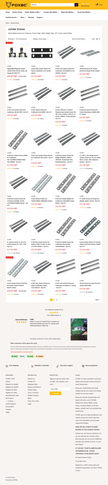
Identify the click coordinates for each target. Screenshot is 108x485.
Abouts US (31, 379)
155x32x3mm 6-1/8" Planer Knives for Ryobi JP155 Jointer (90, 70)
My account (85, 6)
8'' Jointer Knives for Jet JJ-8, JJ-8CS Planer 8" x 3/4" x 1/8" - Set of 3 (17, 244)
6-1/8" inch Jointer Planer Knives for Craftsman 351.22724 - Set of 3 (41, 158)
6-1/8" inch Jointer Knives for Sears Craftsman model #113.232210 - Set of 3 (40, 285)
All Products (9, 398)
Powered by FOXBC (12, 480)
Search (8, 381)
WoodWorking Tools (12, 395)
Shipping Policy (33, 384)
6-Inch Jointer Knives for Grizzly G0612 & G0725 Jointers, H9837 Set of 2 (90, 244)
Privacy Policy (32, 390)
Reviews (31, 17)
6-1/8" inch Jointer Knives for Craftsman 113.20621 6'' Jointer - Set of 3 (65, 285)
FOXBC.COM (10, 379)
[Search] (76, 4)
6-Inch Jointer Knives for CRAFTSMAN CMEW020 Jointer (41, 200)
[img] (54, 312)
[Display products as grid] (97, 39)
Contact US (31, 381)
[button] (12, 329)
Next (96, 300)
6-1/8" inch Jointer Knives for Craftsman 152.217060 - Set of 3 (17, 111)
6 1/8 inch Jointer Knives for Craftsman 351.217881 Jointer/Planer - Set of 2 (64, 244)
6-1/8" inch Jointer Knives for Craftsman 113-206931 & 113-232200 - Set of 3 (65, 71)
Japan (8, 412)
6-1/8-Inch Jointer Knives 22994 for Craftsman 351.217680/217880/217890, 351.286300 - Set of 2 (17, 159)
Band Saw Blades (67, 12)
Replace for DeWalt (12, 387)
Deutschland (10, 406)
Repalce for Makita (12, 384)
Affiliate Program (33, 395)
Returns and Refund (34, 387)
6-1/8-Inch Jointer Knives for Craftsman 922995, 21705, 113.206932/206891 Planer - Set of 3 (17, 202)
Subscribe (55, 393)
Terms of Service (33, 392)
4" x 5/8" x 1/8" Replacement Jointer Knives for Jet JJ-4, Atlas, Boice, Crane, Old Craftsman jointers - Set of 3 (90, 159)
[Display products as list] (99, 39)
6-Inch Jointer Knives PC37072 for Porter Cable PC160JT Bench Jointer (17, 285)
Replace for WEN (11, 390)
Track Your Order (33, 401)
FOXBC (9, 66)
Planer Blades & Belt (32, 12)
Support (39, 17)
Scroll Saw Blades (84, 12)
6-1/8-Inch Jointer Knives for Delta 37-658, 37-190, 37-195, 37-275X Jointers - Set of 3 (40, 244)
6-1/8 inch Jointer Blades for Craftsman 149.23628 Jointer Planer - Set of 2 (64, 201)
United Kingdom (11, 404)
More (22, 17)
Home (8, 12)
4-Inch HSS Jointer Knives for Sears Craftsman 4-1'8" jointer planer (41, 71)
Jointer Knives (17, 12)
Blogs (29, 398)
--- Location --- (10, 401)
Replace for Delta (11, 392)
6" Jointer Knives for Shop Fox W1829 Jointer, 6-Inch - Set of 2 (90, 200)
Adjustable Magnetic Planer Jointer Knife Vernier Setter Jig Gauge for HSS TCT (17, 71)
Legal (29, 404)
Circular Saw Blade (50, 12)
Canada (8, 409)
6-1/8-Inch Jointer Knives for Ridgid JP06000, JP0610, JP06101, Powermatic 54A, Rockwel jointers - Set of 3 (64, 159)
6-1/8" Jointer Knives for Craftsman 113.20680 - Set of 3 (41, 111)
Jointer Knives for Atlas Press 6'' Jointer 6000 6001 (90, 284)
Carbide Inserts (11, 17)
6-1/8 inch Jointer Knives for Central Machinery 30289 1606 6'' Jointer (90, 112)
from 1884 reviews (53, 315)
